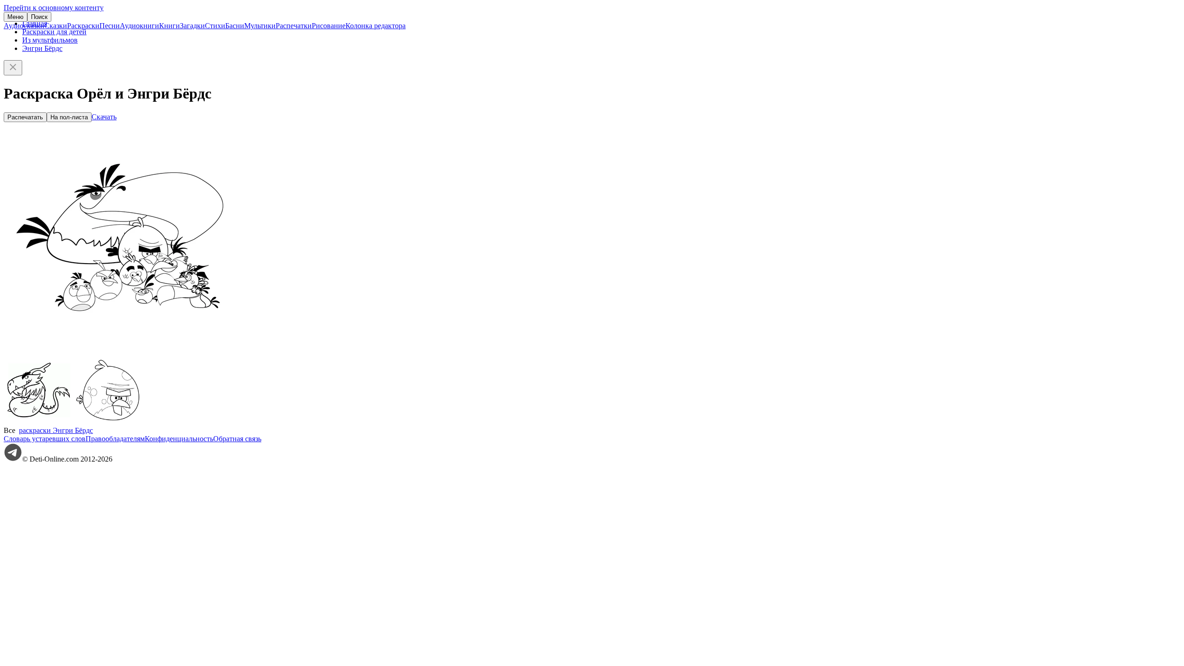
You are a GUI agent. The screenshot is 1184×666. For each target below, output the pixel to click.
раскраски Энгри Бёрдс (56, 430)
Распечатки (294, 26)
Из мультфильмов (50, 40)
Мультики (260, 26)
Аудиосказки (24, 26)
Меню (15, 16)
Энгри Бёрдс (42, 48)
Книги (169, 26)
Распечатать (25, 117)
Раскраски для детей (54, 32)
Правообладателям (115, 439)
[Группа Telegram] (13, 459)
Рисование (328, 26)
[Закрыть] (13, 67)
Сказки (55, 26)
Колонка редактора (375, 26)
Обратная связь (237, 439)
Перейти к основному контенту (54, 8)
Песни (109, 26)
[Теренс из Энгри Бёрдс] (107, 422)
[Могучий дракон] (38, 422)
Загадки (192, 26)
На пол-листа (69, 117)
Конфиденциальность (179, 439)
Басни (234, 26)
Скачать (104, 117)
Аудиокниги (139, 26)
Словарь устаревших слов (45, 439)
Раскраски (83, 26)
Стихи (215, 26)
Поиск (39, 16)
